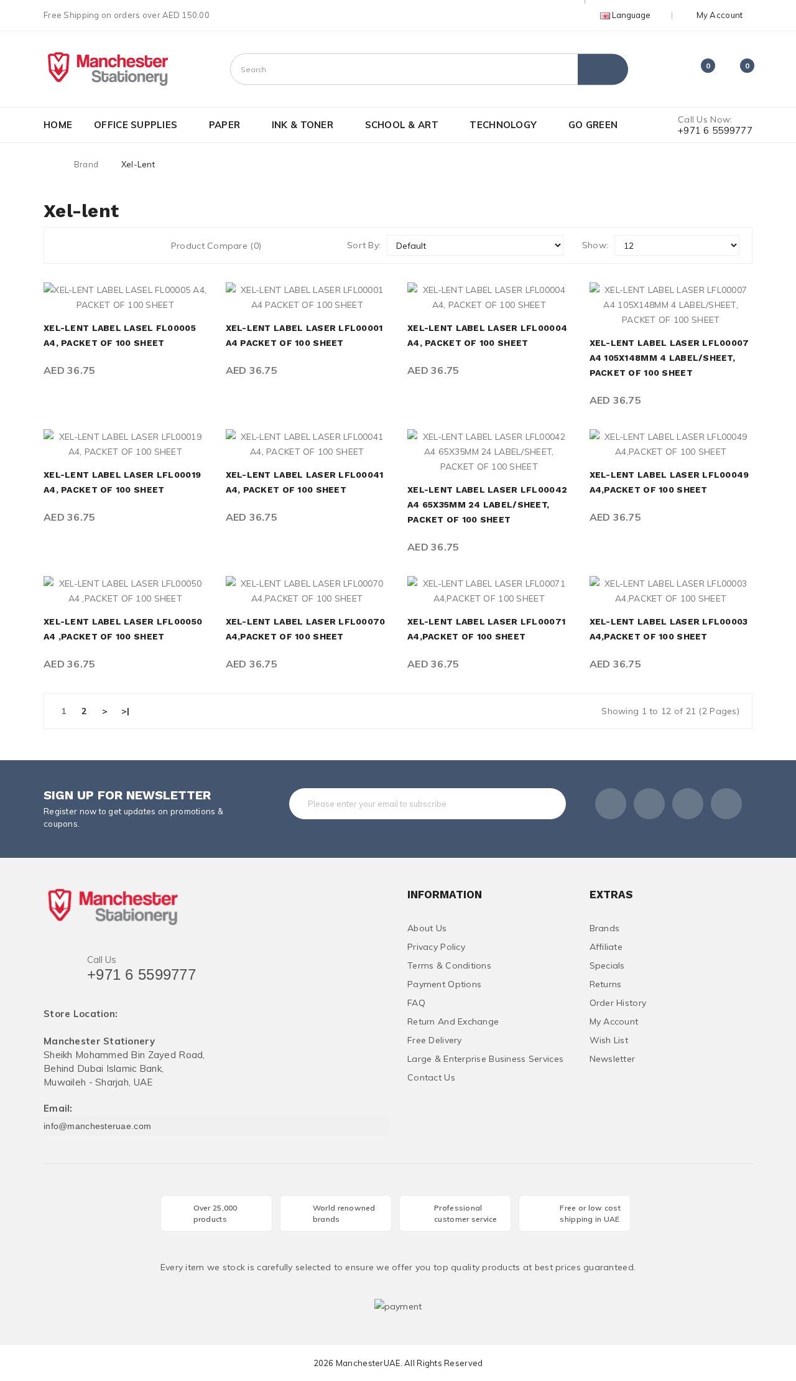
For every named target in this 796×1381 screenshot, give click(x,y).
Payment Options (444, 984)
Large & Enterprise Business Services (485, 1058)
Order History (618, 1002)
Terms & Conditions (449, 965)
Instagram (726, 803)
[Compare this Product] (166, 298)
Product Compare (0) (216, 245)
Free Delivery (434, 1040)
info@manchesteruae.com (97, 1126)
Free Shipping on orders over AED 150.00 (127, 15)
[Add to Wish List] (138, 298)
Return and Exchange (453, 1021)
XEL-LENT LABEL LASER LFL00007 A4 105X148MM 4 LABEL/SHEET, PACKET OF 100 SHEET (669, 358)
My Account (614, 1021)
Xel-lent (138, 164)
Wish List (609, 1040)
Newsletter (613, 1058)
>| (125, 711)
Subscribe (531, 804)
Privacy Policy (436, 946)
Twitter (649, 803)
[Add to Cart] (84, 298)
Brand (86, 164)
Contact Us (431, 1077)
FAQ (416, 1002)
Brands (605, 928)
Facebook (610, 803)
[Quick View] (111, 298)
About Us (427, 928)
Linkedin (687, 803)
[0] (697, 71)
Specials (607, 965)
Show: (595, 245)
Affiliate (606, 946)
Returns (606, 984)
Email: (58, 1109)
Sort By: (364, 245)
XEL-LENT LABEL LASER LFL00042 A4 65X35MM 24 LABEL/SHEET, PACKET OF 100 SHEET (487, 504)
